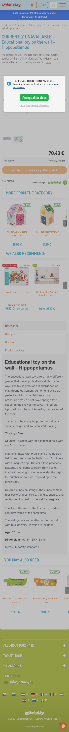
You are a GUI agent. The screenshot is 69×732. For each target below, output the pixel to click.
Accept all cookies (34, 97)
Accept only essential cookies (34, 105)
